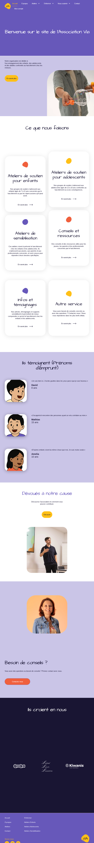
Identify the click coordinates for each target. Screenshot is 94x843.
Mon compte (18, 9)
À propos (24, 3)
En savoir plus (23, 205)
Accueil (14, 3)
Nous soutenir (63, 3)
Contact (77, 3)
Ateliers (34, 3)
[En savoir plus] (31, 205)
